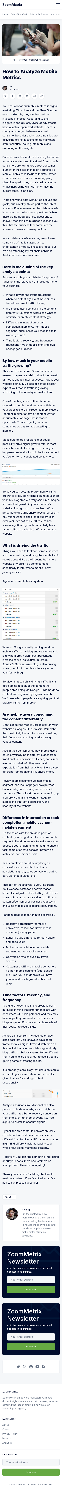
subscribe (31, 1182)
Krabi (51, 1484)
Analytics (9, 1197)
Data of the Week (19, 14)
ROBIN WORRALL (30, 60)
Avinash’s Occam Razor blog (20, 664)
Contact (6, 1429)
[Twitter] (29, 1210)
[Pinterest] (31, 1367)
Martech (6, 1438)
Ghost (44, 1484)
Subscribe (31, 1289)
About (5, 1424)
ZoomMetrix (12, 4)
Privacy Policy (9, 1433)
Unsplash (44, 60)
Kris (10, 87)
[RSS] (44, 1367)
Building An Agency (39, 14)
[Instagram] (25, 1367)
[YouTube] (37, 1367)
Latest (5, 14)
